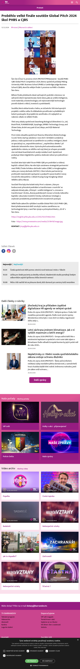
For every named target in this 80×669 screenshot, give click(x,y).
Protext (40, 8)
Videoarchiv (5, 619)
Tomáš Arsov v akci (48, 619)
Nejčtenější (18, 264)
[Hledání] (77, 2)
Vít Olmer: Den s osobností (51, 625)
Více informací (42, 647)
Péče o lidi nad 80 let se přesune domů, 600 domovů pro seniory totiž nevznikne (42, 282)
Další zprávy (40, 380)
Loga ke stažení (7, 627)
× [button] (78, 640)
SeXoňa (44, 627)
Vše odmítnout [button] (47, 661)
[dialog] (40, 653)
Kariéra (4, 625)
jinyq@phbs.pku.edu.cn (29, 226)
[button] (40, 665)
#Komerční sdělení (25, 28)
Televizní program (8, 617)
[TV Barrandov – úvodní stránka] (5, 2)
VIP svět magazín (47, 617)
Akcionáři (4, 622)
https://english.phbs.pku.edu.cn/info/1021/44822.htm (33, 217)
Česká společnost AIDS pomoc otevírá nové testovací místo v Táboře (37, 270)
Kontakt (5, 637)
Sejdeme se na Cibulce (49, 622)
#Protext (14, 28)
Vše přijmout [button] (31, 661)
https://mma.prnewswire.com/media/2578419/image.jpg (40, 221)
